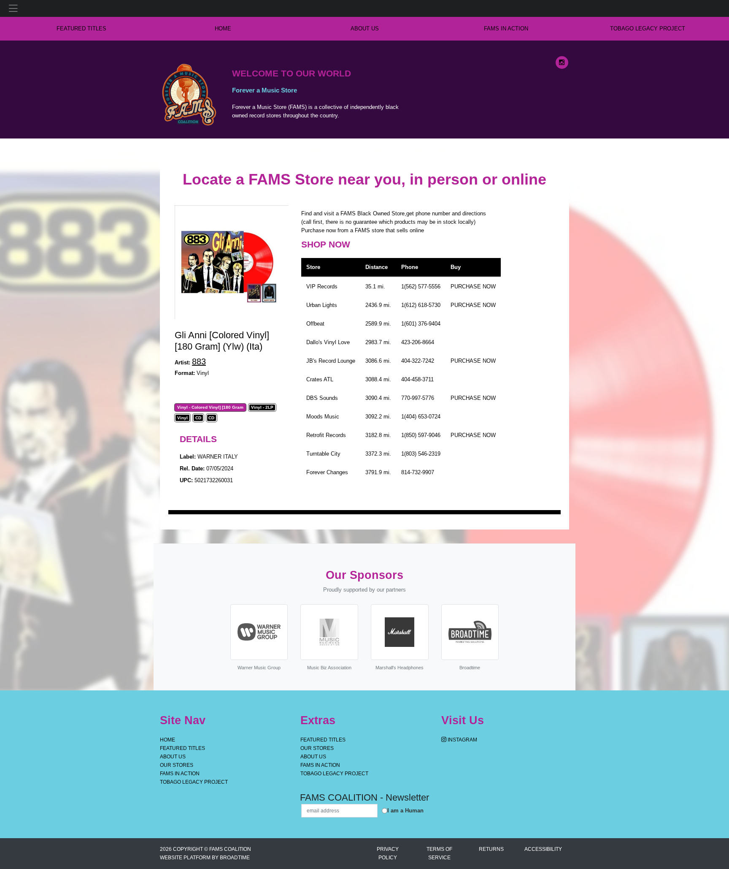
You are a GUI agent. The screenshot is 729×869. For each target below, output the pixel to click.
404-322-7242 (417, 361)
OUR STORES (176, 765)
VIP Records (322, 286)
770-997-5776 (417, 398)
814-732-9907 (417, 472)
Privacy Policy (388, 853)
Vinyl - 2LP (262, 407)
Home (167, 740)
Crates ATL (319, 379)
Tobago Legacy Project (647, 28)
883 (199, 361)
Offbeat (315, 323)
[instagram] (562, 62)
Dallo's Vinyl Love (328, 342)
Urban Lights (321, 305)
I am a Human (405, 810)
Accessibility (543, 849)
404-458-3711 (417, 379)
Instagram (461, 740)
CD (198, 418)
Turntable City (323, 454)
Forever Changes (327, 472)
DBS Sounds (322, 398)
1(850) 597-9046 (420, 435)
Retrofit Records (326, 435)
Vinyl (182, 418)
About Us (365, 28)
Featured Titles (81, 28)
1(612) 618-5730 (420, 305)
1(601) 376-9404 (420, 323)
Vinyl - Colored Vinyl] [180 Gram (210, 407)
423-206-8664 (417, 342)
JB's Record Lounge (330, 361)
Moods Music (322, 416)
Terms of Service (439, 853)
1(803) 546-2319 (420, 454)
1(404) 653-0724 (420, 416)
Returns (491, 849)
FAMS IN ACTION (506, 28)
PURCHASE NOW (473, 286)
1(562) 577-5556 (420, 286)
